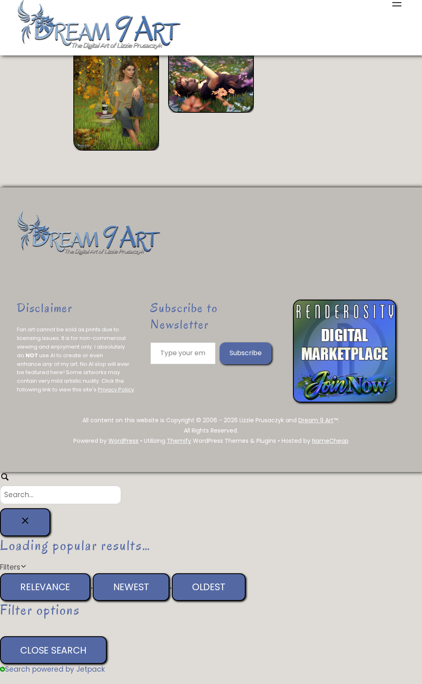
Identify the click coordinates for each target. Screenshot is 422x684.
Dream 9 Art (315, 420)
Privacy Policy (116, 389)
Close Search (53, 650)
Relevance (45, 586)
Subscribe (246, 353)
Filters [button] (23, 567)
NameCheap (330, 441)
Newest (131, 586)
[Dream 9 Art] (99, 48)
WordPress (123, 441)
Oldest (208, 586)
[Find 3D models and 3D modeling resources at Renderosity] (344, 400)
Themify (179, 441)
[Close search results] (25, 522)
